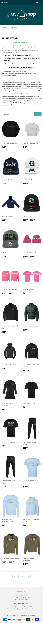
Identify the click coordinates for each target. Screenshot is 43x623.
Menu (6, 2)
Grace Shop (15, 615)
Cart (40, 2)
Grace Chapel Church (21, 595)
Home (4, 27)
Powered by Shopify (28, 615)
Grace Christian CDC (21, 600)
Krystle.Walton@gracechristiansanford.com (21, 609)
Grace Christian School (21, 597)
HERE (18, 71)
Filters (37, 114)
